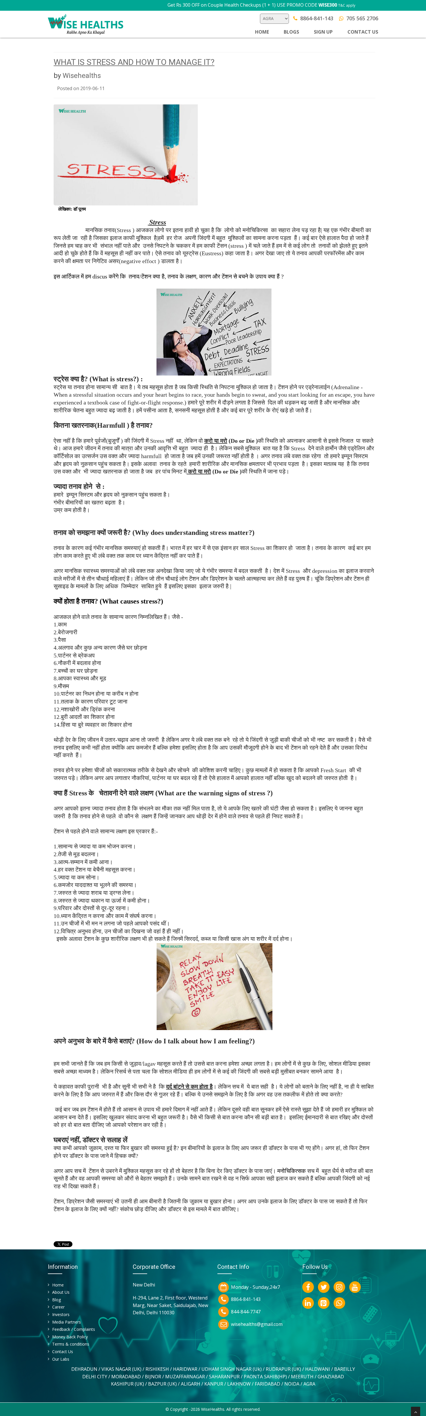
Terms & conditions (70, 1344)
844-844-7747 (246, 1312)
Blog (56, 1299)
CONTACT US (362, 32)
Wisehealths (82, 76)
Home (262, 32)
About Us (61, 1292)
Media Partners (66, 1322)
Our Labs (60, 1359)
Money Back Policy (70, 1337)
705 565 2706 (362, 18)
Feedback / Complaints (73, 1329)
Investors (61, 1314)
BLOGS (291, 32)
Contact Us (62, 1351)
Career (58, 1307)
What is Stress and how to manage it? (134, 62)
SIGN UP (323, 32)
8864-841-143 (316, 18)
